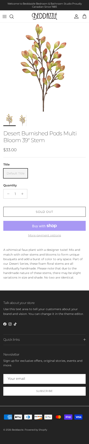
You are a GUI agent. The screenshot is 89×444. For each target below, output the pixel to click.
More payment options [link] (44, 235)
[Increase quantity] (23, 193)
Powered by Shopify (36, 429)
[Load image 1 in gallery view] (44, 67)
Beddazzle (18, 429)
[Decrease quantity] (7, 193)
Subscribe (44, 391)
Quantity (10, 185)
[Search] (13, 16)
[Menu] (4, 16)
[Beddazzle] (45, 16)
